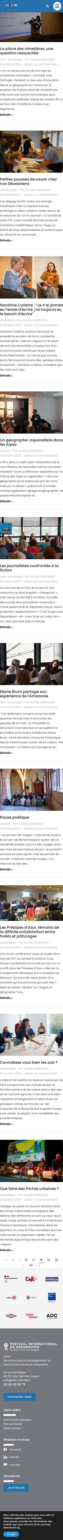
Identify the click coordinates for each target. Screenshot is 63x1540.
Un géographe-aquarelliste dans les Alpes (31, 442)
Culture (5, 451)
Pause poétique (14, 817)
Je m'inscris (16, 1488)
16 (26, 1260)
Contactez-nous (19, 1397)
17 (33, 1260)
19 (48, 1260)
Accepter (11, 1534)
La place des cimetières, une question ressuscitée (26, 51)
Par (39, 59)
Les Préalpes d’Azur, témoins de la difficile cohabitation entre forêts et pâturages (29, 932)
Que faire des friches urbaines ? (29, 1188)
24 (31, 1265)
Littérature (7, 320)
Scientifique (8, 943)
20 (56, 1260)
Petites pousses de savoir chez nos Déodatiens (28, 181)
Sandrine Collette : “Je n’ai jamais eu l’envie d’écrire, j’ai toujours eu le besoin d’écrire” (31, 309)
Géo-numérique (11, 59)
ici (18, 1527)
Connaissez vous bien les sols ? (29, 1062)
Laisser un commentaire (40, 64)
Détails (5, 115)
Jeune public (9, 190)
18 (41, 1260)
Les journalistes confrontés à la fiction (29, 568)
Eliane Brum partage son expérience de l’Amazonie (24, 694)
